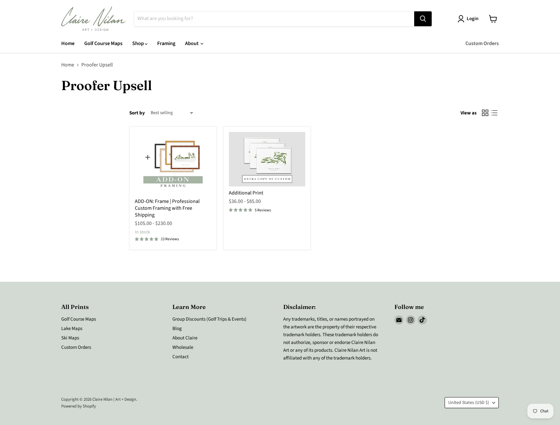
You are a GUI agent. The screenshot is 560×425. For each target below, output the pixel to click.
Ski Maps (70, 338)
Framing (166, 43)
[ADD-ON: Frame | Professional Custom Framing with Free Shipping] (173, 163)
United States (468, 402)
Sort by (137, 113)
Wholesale (182, 347)
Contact (180, 356)
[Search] (423, 18)
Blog (177, 328)
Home (68, 43)
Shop (138, 43)
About (192, 43)
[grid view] (485, 112)
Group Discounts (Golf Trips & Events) (209, 319)
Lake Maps (71, 328)
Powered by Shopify (78, 406)
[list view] (494, 112)
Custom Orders (482, 43)
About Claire (184, 338)
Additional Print (246, 192)
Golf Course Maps (103, 43)
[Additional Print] (267, 159)
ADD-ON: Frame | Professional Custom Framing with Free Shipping (167, 208)
